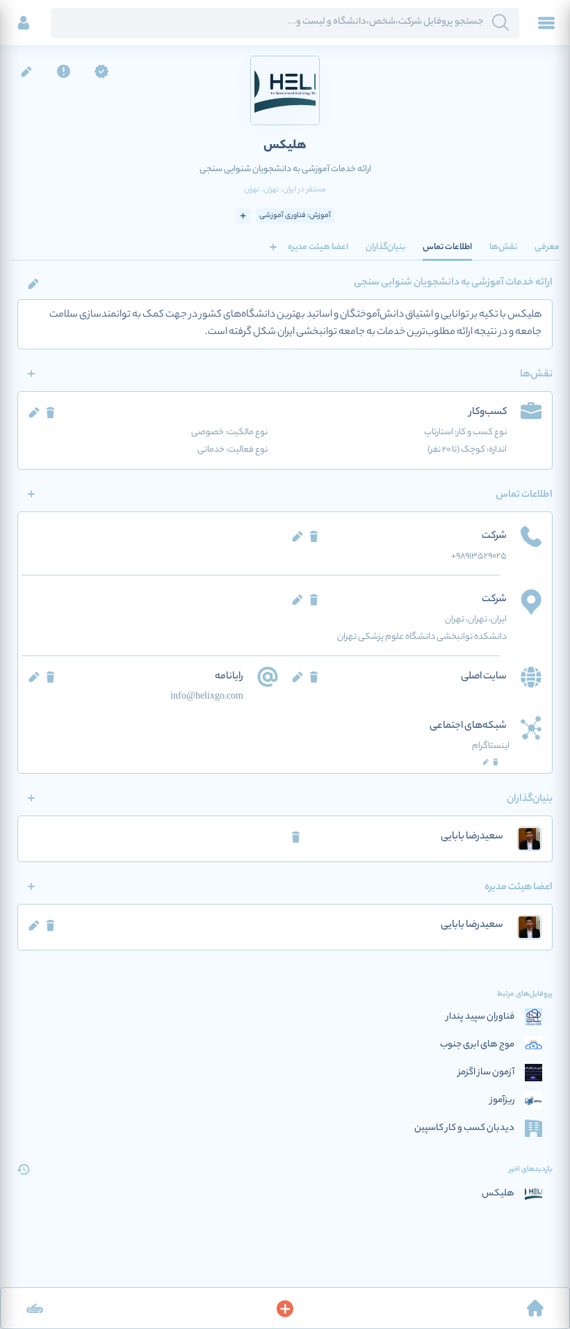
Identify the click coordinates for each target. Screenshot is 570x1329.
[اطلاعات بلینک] (34, 1308)
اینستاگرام (491, 746)
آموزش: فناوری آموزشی (295, 215)
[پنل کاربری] (23, 23)
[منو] (546, 23)
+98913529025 (479, 556)
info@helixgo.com (206, 697)
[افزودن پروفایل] (285, 1308)
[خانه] (535, 1308)
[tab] (547, 247)
